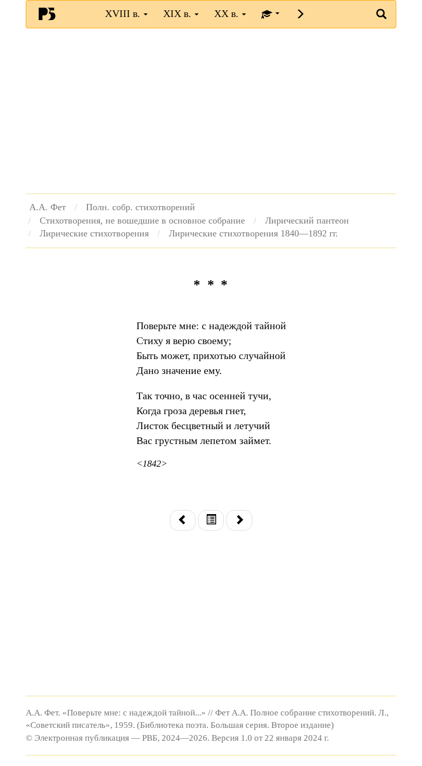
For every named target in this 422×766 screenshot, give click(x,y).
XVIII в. (124, 13)
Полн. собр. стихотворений (140, 207)
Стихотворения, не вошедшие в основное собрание (142, 220)
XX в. (227, 13)
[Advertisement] (211, 111)
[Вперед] (239, 520)
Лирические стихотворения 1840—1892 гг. (253, 233)
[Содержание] (211, 520)
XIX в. (178, 13)
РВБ (47, 13)
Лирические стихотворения (94, 233)
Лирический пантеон (307, 220)
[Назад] (183, 520)
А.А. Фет (47, 207)
